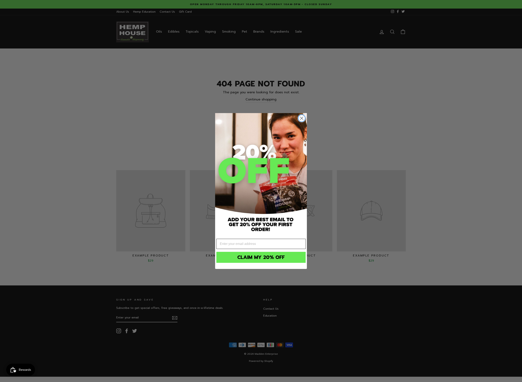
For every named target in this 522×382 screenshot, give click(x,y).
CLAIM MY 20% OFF (261, 257)
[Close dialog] (301, 118)
